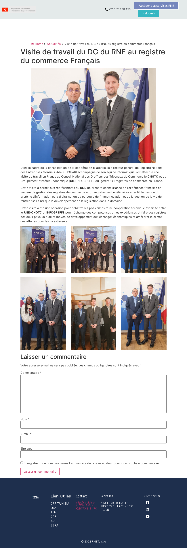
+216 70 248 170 (86, 508)
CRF (53, 516)
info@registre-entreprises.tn (85, 503)
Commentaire (30, 372)
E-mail (26, 433)
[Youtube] (147, 516)
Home (38, 44)
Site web (26, 448)
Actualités (54, 44)
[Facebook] (147, 502)
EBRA (54, 525)
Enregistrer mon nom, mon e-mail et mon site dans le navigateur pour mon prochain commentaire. (92, 463)
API (53, 521)
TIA (53, 512)
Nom (24, 419)
